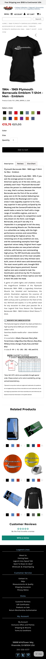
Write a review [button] (23, 538)
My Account (23, 622)
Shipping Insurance (23, 587)
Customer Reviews (22, 602)
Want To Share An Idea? (23, 564)
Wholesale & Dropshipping (23, 567)
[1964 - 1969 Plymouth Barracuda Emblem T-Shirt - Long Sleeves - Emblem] (33, 510)
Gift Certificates (23, 604)
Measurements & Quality (23, 584)
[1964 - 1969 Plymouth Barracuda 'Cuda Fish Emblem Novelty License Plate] (33, 441)
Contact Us (23, 578)
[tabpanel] (23, 282)
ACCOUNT (18, 14)
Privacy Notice (23, 590)
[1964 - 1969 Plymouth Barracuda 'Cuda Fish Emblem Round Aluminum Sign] (13, 475)
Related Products (23, 409)
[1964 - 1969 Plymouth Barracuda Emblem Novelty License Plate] (13, 510)
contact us (16, 378)
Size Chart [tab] (31, 164)
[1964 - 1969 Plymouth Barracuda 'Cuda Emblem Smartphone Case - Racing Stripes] (13, 441)
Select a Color (7, 108)
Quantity (6, 140)
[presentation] (21, 445)
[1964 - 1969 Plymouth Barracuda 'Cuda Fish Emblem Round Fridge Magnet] (33, 475)
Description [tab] (8, 164)
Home (4, 23)
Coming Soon (23, 558)
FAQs (23, 581)
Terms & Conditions (23, 630)
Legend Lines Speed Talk (23, 561)
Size (4, 135)
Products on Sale (23, 607)
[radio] (4, 112)
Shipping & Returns (23, 628)
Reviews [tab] (20, 164)
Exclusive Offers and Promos (22, 625)
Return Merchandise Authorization (23, 610)
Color (4, 131)
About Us (23, 555)
